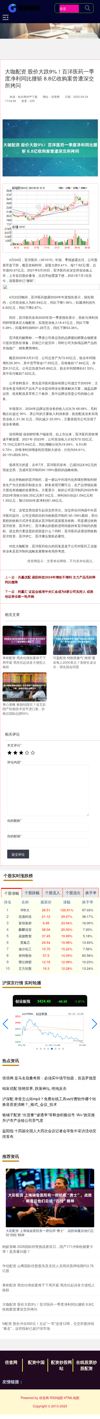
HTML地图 (71, 1397)
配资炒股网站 (61, 1365)
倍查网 (11, 1362)
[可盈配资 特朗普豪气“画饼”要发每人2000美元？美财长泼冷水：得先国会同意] (75, 640)
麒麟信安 (25, 929)
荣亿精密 (25, 962)
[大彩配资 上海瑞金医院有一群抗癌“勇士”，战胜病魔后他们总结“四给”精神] (50, 1197)
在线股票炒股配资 (86, 1365)
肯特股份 (25, 955)
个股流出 (73, 892)
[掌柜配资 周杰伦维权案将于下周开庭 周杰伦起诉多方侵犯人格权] (25, 640)
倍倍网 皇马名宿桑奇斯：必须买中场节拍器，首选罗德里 (49, 1078)
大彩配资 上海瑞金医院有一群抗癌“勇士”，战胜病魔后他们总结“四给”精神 (50, 1232)
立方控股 (25, 968)
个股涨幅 (11, 893)
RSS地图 (56, 1397)
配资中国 (36, 1362)
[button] (5, 1024)
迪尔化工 (25, 949)
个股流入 (52, 892)
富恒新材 (25, 923)
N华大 (25, 910)
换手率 (91, 892)
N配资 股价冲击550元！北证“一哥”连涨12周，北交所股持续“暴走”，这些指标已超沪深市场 (48, 1326)
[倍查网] (25, 7)
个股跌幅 (32, 892)
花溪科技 (25, 916)
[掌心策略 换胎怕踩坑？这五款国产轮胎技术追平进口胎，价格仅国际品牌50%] (25, 686)
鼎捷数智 (25, 936)
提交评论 (18, 854)
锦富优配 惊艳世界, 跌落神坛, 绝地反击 (34, 1088)
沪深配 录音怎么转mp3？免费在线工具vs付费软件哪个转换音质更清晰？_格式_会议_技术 (49, 1101)
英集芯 (25, 942)
